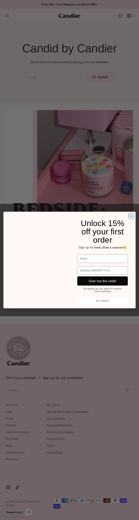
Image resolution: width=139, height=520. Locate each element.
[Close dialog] (131, 216)
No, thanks (102, 300)
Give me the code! (103, 281)
